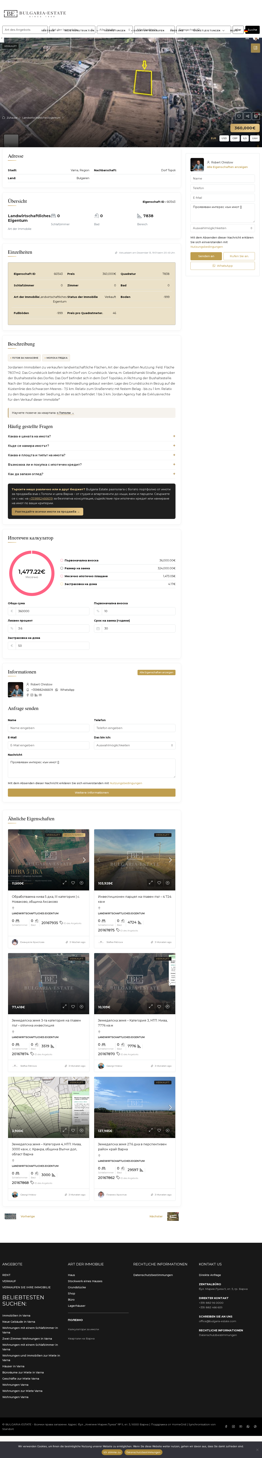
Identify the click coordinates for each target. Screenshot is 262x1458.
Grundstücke (77, 1287)
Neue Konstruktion (80, 30)
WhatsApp (67, 690)
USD (224, 138)
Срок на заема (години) (112, 620)
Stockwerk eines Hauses (85, 1281)
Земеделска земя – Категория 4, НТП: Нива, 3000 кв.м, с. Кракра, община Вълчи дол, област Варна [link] (46, 1149)
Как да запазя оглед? (25, 474)
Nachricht (15, 754)
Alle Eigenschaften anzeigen (156, 672)
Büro (71, 1299)
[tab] (255, 48)
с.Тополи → (65, 413)
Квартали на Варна (81, 1338)
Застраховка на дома (24, 638)
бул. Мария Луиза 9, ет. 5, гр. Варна (223, 1289)
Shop (71, 1293)
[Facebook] (227, 1426)
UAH (255, 138)
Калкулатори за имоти (83, 1329)
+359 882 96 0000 (211, 1302)
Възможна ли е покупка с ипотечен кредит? (45, 464)
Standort (8, 1429)
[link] (48, 859)
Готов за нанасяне (25, 358)
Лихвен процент (20, 620)
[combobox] (134, 745)
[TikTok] (256, 1426)
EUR (213, 138)
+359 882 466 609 (210, 1307)
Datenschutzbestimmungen (153, 1275)
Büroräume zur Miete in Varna (23, 1372)
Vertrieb (48, 30)
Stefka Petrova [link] (114, 942)
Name (12, 720)
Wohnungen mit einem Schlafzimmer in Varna (30, 1330)
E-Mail (12, 737)
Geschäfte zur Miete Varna (20, 1378)
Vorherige (28, 1216)
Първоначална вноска (111, 603)
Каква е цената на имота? (29, 436)
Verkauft (10, 46)
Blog (234, 30)
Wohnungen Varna (15, 1385)
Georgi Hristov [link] (114, 1065)
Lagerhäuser (76, 1306)
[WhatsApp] (249, 1426)
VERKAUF (9, 1281)
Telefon (100, 720)
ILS (245, 138)
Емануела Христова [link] (32, 942)
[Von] (257, 1450)
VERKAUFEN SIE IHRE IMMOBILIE (26, 1287)
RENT (6, 1275)
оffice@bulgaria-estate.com (217, 1321)
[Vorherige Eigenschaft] (10, 1216)
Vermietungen (114, 30)
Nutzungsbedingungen (126, 783)
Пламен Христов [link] (116, 1194)
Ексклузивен (74, 835)
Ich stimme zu (112, 1452)
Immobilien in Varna (16, 1315)
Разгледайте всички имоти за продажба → (47, 511)
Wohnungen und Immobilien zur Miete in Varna (31, 1358)
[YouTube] (241, 1426)
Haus (71, 1275)
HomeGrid (179, 1424)
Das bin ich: (102, 737)
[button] (239, 116)
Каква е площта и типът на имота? (36, 455)
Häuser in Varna (13, 1366)
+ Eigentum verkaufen (147, 30)
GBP (235, 138)
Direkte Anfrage (210, 1275)
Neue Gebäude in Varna (18, 1321)
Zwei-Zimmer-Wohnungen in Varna (27, 1338)
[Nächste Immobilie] (173, 1216)
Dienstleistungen (207, 30)
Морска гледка (57, 358)
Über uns (177, 30)
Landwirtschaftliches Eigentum (41, 117)
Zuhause (12, 117)
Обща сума (16, 603)
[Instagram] (234, 1426)
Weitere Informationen (92, 792)
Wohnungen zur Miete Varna (22, 1391)
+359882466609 (41, 498)
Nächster (156, 1216)
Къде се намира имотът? (28, 446)
